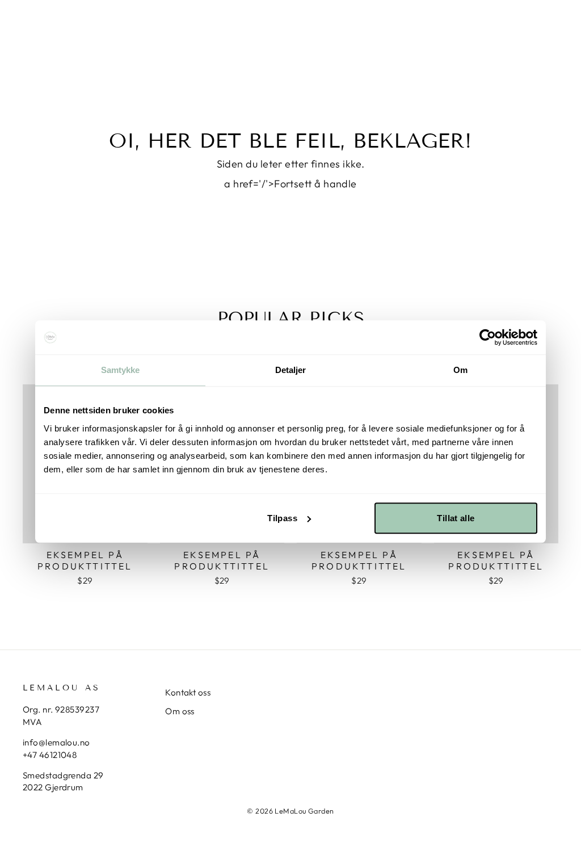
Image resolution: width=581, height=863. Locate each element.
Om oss (180, 711)
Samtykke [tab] (120, 370)
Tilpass (282, 518)
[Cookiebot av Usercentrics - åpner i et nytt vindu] (487, 337)
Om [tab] (460, 370)
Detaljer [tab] (290, 370)
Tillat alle (455, 518)
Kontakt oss (187, 692)
